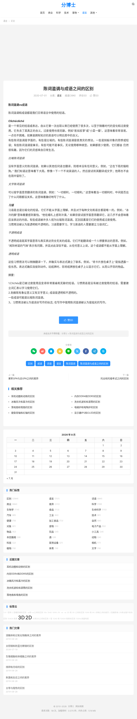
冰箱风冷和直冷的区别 (23, 401)
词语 (49, 363)
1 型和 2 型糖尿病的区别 (16, 612)
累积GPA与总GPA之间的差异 (23, 378)
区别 (30, 363)
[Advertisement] (68, 51)
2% (58, 612)
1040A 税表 (12, 619)
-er (62, 612)
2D (28, 617)
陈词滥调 (70, 363)
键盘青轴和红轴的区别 (23, 412)
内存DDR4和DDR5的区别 (87, 396)
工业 (53, 515)
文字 (96, 548)
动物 (96, 537)
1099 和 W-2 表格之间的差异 (97, 612)
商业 (50, 12)
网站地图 (80, 706)
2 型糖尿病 (114, 612)
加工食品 (56, 520)
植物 (11, 548)
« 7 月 (10, 478)
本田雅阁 (14, 537)
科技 (11, 542)
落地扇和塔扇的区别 (21, 407)
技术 (66, 12)
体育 (53, 548)
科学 (58, 12)
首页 (42, 12)
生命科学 (99, 509)
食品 (54, 509)
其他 (92, 12)
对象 (11, 526)
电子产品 (99, 526)
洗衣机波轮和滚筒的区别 (87, 401)
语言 (84, 12)
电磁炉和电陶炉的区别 (86, 407)
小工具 (98, 531)
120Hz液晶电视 (82, 619)
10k (45, 612)
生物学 (13, 509)
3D (21, 617)
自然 (96, 520)
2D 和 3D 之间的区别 (75, 612)
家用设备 (56, 542)
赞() (94, 95)
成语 (39, 363)
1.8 (4, 612)
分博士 (68, 5)
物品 (11, 531)
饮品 (53, 531)
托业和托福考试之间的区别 (115, 378)
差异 (54, 504)
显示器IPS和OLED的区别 (87, 412)
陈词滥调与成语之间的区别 (68, 88)
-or (65, 612)
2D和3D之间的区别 (40, 619)
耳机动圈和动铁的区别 (23, 396)
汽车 (11, 515)
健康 (11, 520)
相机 (96, 542)
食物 (53, 526)
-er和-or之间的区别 (35, 612)
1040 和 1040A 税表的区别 (64, 619)
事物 (74, 12)
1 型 (50, 619)
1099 (54, 612)
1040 (49, 612)
